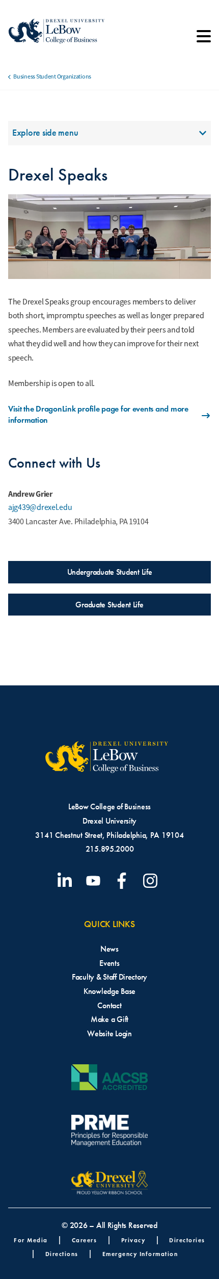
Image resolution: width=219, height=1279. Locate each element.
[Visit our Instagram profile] (152, 881)
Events (109, 963)
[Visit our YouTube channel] (95, 881)
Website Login (109, 1033)
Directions (61, 1254)
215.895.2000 (110, 849)
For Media (31, 1240)
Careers (84, 1240)
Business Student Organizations (52, 76)
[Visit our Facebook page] (124, 881)
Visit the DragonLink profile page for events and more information (98, 414)
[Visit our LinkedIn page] (67, 881)
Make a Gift (109, 1019)
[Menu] (204, 40)
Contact (109, 1005)
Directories (187, 1240)
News (109, 949)
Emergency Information (140, 1254)
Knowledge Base (109, 991)
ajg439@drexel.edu (40, 507)
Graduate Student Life (109, 604)
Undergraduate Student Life (109, 572)
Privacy (133, 1240)
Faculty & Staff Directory (109, 977)
